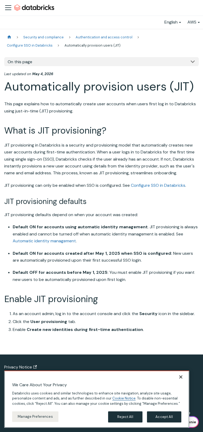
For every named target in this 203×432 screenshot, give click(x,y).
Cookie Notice (124, 398)
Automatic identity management (44, 241)
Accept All (164, 417)
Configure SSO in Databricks (158, 185)
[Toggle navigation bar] (8, 8)
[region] (96, 399)
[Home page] (9, 37)
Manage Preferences (35, 416)
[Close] (181, 377)
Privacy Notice (18, 367)
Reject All (125, 417)
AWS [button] (191, 22)
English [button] (171, 22)
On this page (20, 62)
